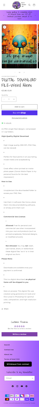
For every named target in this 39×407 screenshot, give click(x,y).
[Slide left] (15, 72)
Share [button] (6, 309)
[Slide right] (24, 72)
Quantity (5, 95)
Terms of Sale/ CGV (12, 359)
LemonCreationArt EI (15, 403)
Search (7, 345)
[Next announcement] (35, 15)
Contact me (9, 350)
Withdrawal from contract (18, 364)
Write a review (19, 334)
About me (8, 354)
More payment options (19, 118)
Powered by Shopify (28, 403)
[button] (4, 5)
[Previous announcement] (4, 15)
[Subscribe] (32, 378)
